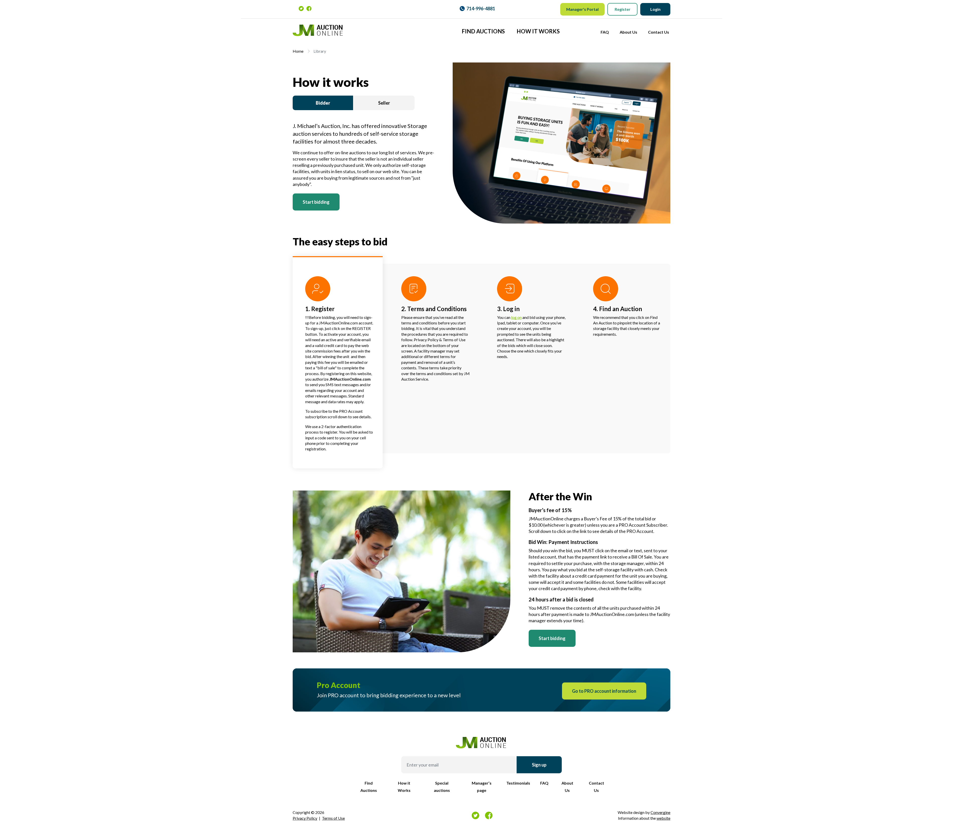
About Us (628, 32)
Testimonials (518, 783)
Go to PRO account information (604, 691)
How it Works (538, 31)
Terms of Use (333, 818)
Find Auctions (483, 31)
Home (298, 51)
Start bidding (316, 202)
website (663, 818)
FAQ (605, 32)
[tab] (323, 103)
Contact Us (658, 32)
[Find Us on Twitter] (301, 8)
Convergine (660, 812)
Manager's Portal (582, 9)
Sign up (539, 765)
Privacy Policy (305, 818)
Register (622, 9)
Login (655, 9)
